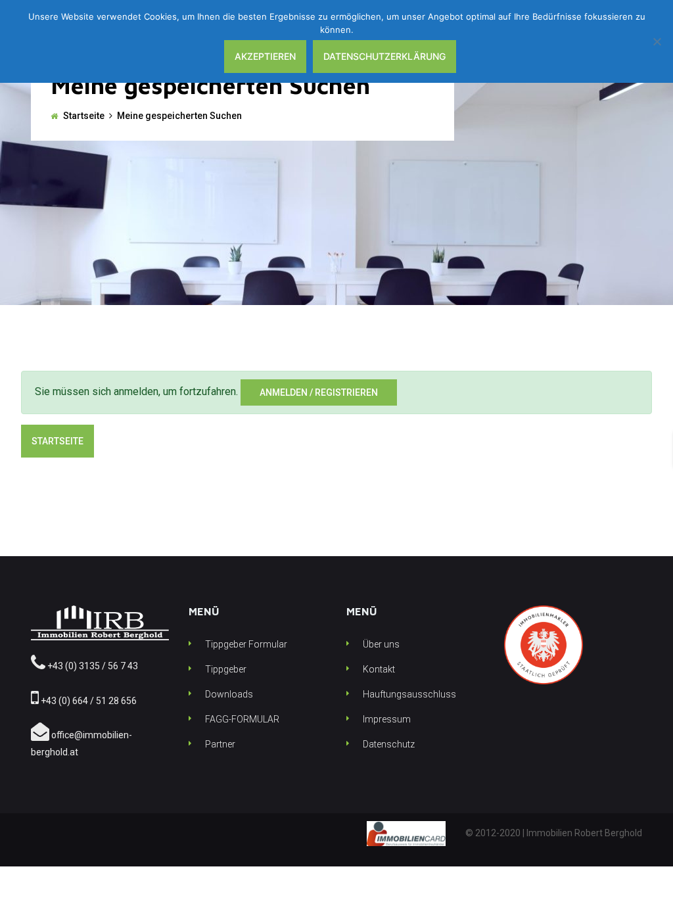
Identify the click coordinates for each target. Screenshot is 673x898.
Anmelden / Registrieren (319, 392)
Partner (220, 744)
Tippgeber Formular (246, 644)
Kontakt (379, 669)
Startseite (83, 115)
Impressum (387, 719)
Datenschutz (389, 744)
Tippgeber (225, 669)
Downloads (229, 694)
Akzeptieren (265, 56)
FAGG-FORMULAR (242, 719)
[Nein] (656, 41)
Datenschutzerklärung (384, 56)
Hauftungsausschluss (409, 694)
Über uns (381, 644)
